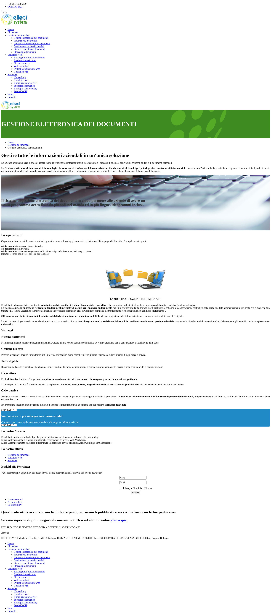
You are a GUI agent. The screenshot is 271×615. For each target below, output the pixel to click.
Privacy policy (15, 502)
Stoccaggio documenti (25, 52)
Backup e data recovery (25, 88)
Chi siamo (13, 32)
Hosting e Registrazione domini (29, 57)
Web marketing (21, 66)
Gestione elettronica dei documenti (31, 37)
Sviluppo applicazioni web (27, 69)
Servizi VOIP (20, 91)
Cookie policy (14, 504)
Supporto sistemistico (24, 85)
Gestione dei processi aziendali (29, 46)
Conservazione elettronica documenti (32, 43)
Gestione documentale (18, 35)
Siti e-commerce (22, 63)
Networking (20, 77)
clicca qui (119, 520)
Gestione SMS (21, 71)
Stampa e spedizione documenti (29, 49)
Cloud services (21, 80)
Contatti (11, 97)
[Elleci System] (14, 24)
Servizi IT (12, 74)
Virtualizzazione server (25, 83)
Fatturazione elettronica (25, 40)
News (10, 94)
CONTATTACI (15, 6)
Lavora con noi (15, 499)
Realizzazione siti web (25, 60)
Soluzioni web (15, 54)
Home (11, 29)
